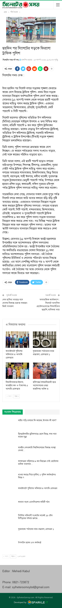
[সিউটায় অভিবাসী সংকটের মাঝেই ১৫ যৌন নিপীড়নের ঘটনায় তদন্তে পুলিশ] (9, 519)
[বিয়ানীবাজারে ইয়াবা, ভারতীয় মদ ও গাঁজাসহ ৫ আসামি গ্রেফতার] (17, 371)
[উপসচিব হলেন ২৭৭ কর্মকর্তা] (9, 546)
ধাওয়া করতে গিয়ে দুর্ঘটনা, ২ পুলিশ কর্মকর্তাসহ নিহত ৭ (37, 476)
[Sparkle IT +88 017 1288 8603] (38, 602)
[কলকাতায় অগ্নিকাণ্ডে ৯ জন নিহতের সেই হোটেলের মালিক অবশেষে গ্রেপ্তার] (9, 465)
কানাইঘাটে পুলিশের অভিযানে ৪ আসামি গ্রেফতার (37, 488)
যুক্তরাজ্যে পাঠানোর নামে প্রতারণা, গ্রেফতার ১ (36, 529)
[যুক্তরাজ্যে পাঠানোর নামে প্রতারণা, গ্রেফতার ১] (44, 339)
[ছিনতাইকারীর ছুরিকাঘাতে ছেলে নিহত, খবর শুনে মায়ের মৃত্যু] (9, 438)
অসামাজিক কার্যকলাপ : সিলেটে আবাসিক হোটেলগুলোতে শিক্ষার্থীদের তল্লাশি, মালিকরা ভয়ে (48, 304)
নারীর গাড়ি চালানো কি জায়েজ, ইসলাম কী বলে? (37, 420)
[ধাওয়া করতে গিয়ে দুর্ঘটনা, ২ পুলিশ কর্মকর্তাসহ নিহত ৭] (9, 478)
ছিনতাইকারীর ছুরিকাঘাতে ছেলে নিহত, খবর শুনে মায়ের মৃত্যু (37, 435)
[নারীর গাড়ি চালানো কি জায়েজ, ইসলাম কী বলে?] (9, 424)
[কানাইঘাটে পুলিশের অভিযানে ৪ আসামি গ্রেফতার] (17, 339)
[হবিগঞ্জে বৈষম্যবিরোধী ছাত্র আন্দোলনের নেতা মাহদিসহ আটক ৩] (44, 371)
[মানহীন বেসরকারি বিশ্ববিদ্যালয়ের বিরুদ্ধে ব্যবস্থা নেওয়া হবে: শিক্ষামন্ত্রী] (9, 451)
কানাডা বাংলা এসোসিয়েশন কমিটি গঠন (33, 501)
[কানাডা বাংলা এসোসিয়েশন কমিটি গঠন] (9, 506)
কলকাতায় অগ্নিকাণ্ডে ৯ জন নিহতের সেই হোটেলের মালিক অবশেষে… (38, 463)
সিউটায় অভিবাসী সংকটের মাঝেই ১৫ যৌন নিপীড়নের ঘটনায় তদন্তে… (35, 517)
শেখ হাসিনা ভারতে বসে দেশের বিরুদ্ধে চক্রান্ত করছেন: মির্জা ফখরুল (15, 303)
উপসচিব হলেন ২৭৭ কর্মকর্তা (29, 542)
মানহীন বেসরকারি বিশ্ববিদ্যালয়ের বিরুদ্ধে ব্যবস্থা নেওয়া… (37, 449)
